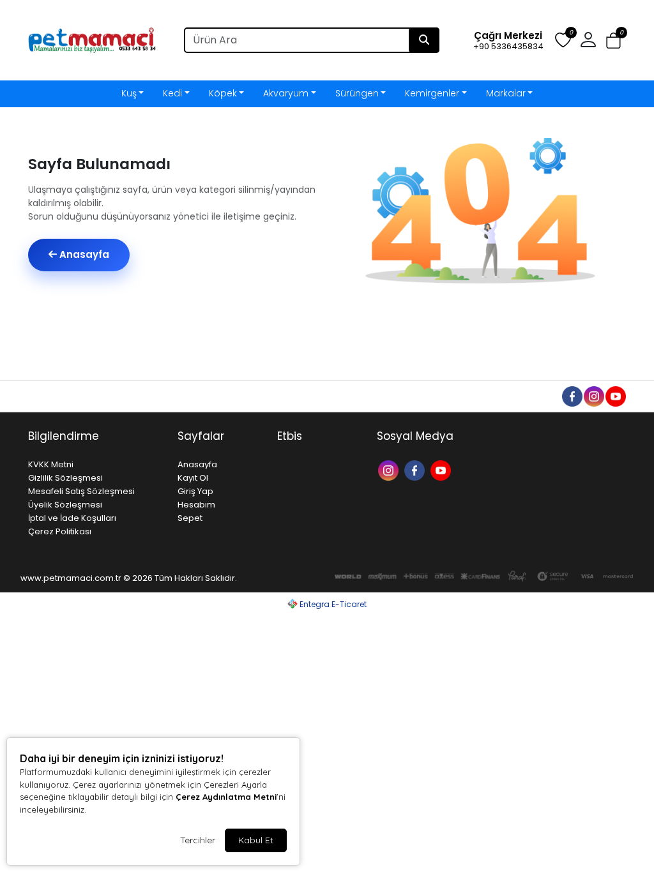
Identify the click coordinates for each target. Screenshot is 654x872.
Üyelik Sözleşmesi (65, 505)
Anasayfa (83, 254)
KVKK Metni (50, 464)
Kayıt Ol (193, 478)
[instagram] (593, 395)
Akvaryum (285, 93)
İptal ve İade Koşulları (72, 518)
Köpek (223, 93)
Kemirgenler (432, 93)
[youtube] (615, 395)
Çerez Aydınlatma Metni (226, 797)
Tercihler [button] (197, 840)
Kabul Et (255, 840)
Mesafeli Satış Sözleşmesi (81, 491)
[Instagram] (390, 469)
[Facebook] (416, 469)
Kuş (129, 93)
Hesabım (196, 505)
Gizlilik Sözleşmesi (65, 478)
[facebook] (571, 395)
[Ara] (424, 40)
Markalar (506, 93)
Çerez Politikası (59, 531)
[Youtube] (442, 469)
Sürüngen (357, 93)
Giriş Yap (195, 491)
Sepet (190, 518)
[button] (613, 40)
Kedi (172, 93)
